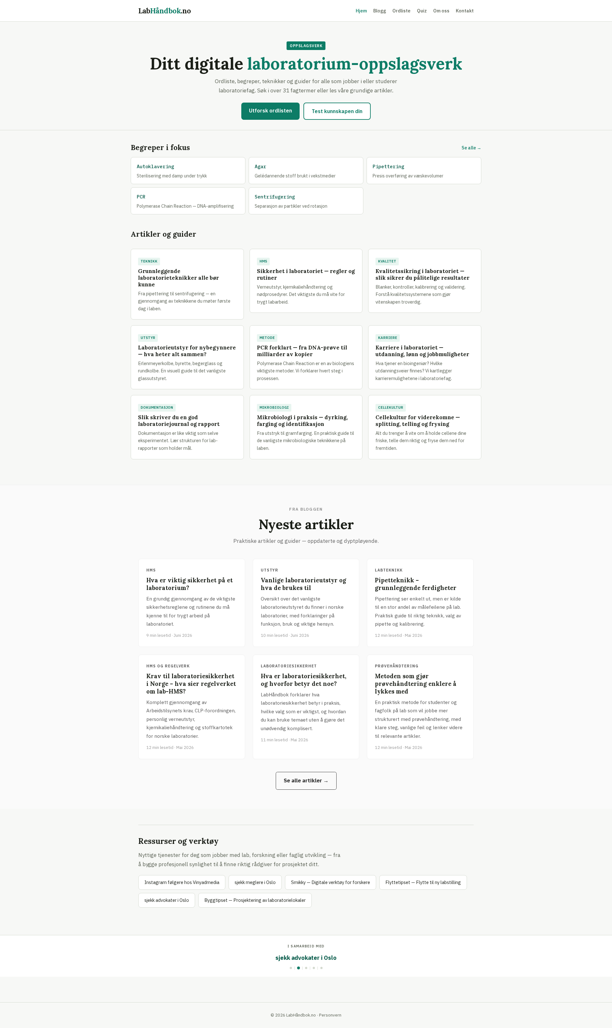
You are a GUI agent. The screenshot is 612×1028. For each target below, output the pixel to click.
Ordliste (401, 11)
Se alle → (471, 148)
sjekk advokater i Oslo (166, 900)
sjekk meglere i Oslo (255, 882)
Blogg (379, 11)
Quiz (422, 11)
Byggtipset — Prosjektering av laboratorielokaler (255, 900)
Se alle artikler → (306, 780)
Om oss (441, 11)
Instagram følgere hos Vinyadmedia (181, 882)
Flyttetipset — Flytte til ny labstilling (423, 882)
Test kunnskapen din (337, 111)
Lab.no (164, 10)
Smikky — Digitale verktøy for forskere (330, 882)
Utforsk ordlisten (270, 110)
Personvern (330, 1015)
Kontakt (465, 11)
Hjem (361, 11)
